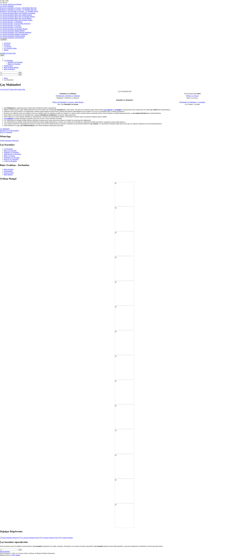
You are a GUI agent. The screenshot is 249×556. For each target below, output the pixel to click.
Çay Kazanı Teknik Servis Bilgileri (10, 4)
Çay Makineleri (5, 129)
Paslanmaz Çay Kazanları (12, 157)
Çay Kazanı (7, 46)
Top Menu (3, 39)
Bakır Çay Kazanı (9, 156)
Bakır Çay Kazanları (14, 64)
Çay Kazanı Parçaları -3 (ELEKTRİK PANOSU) (15, 23)
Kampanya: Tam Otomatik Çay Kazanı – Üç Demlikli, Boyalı (19, 11)
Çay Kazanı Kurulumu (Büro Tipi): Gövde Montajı (15, 18)
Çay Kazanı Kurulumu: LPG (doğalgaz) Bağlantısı (15, 32)
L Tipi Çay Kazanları (10, 161)
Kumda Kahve (8, 66)
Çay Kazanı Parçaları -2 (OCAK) (10, 25)
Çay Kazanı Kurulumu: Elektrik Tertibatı (12, 36)
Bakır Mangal (8, 174)
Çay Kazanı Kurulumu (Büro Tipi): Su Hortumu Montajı (17, 16)
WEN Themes (15, 555)
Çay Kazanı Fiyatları (10, 48)
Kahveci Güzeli (9, 173)
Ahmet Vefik (21, 89)
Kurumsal (7, 45)
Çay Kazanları (8, 60)
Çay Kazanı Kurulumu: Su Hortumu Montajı (14, 29)
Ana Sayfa (7, 43)
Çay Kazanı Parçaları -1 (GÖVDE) (11, 27)
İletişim (6, 50)
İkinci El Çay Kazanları (11, 159)
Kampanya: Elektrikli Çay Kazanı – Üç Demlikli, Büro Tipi (18, 9)
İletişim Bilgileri (5, 551)
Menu (2, 55)
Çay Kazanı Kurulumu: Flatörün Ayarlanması (14, 34)
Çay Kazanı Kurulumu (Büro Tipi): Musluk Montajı (16, 15)
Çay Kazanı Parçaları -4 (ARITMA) (11, 22)
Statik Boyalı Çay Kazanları (12, 154)
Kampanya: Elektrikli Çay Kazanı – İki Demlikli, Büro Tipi (18, 8)
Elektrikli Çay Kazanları (15, 62)
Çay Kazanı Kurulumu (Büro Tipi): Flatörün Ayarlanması (17, 13)
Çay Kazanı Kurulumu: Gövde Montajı (12, 37)
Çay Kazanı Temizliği (6, 6)
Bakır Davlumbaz (9, 69)
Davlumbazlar (8, 171)
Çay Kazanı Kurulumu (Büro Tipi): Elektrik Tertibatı (16, 20)
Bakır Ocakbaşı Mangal (11, 67)
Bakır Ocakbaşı (8, 169)
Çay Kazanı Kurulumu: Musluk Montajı (12, 30)
